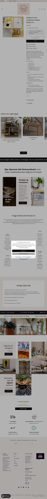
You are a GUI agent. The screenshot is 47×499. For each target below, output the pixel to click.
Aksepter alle (23, 250)
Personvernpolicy (19, 257)
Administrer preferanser (23, 253)
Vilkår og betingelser (27, 257)
